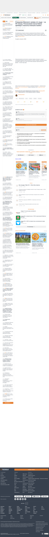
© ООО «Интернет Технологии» (24, 533)
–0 (45, 116)
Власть (15, 483)
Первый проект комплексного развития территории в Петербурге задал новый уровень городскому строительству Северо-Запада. (23, 247)
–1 (45, 122)
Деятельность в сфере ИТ (39, 528)
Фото (23, 492)
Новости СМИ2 (18, 158)
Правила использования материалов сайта (42, 524)
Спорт (24, 481)
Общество (24, 475)
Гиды (15, 484)
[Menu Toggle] (1, 15)
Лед (16, 98)
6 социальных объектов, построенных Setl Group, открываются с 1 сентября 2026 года (34, 173)
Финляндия (25, 489)
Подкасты (24, 478)
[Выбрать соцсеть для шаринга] (46, 30)
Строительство (25, 483)
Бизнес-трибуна (17, 478)
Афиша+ (15, 475)
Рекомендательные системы (40, 527)
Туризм (24, 486)
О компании (3, 481)
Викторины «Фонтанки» (18, 481)
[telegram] (18, 499)
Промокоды (31, 209)
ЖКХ (15, 490)
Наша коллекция (31, 481)
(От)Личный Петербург (32, 480)
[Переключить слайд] (46, 166)
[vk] (20, 499)
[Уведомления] (45, 15)
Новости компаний (20, 230)
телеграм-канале (21, 36)
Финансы (24, 487)
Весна (26, 98)
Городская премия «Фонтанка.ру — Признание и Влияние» (38, 478)
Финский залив (21, 98)
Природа (35, 98)
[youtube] (23, 499)
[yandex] (25, 499)
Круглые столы (30, 489)
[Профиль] (48, 15)
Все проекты (30, 492)
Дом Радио (30, 486)
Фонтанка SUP (25, 490)
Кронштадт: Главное (31, 487)
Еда (15, 489)
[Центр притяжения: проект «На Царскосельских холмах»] (23, 238)
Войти (19, 130)
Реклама (2, 478)
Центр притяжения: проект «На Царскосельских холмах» (23, 244)
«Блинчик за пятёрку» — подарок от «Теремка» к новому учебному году (20, 172)
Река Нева (39, 98)
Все (4, 21)
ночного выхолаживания (23, 87)
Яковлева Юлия (21, 94)
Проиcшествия (25, 480)
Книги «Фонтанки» (31, 483)
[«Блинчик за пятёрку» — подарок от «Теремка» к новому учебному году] (21, 166)
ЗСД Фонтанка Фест (31, 475)
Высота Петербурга (31, 490)
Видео (15, 480)
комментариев (20, 30)
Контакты (2, 475)
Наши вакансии (3, 483)
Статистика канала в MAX (5, 484)
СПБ (6, 21)
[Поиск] (43, 15)
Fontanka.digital (30, 484)
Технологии (25, 484)
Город (15, 486)
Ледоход (30, 98)
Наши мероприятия (4, 480)
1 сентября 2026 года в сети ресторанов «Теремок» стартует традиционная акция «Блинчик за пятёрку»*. (21, 175)
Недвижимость (17, 492)
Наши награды (38, 531)
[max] (15, 499)
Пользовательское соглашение (40, 521)
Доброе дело (16, 487)
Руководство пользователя (39, 530)
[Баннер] (15, 17)
